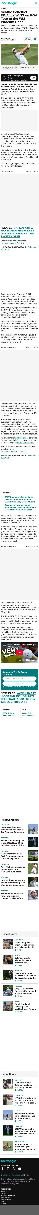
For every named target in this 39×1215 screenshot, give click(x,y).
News (17, 955)
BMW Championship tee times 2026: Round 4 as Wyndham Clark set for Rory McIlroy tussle (20, 499)
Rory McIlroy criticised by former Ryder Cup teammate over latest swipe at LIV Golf (13, 869)
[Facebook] (3, 1169)
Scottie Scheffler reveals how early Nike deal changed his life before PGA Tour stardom (12, 895)
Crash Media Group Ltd (13, 1175)
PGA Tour (4, 838)
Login (2, 1201)
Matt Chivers (5, 38)
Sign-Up (3, 1203)
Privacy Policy (9, 688)
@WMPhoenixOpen (25, 443)
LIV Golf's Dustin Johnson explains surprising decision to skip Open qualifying (25, 1085)
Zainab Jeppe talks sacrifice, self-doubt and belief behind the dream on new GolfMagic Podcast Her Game (25, 944)
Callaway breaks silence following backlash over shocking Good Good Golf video (25, 960)
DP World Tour (21, 1142)
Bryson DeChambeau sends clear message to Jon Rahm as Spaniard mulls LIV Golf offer (12, 829)
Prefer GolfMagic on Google (15, 77)
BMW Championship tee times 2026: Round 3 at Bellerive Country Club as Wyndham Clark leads (13, 842)
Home (3, 8)
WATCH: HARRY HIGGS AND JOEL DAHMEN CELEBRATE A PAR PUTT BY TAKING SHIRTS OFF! (18, 697)
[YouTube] (20, 1169)
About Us (4, 1191)
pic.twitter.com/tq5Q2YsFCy (13, 451)
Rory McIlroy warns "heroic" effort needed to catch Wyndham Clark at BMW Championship (20, 507)
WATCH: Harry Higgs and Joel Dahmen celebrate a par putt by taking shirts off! (8, 714)
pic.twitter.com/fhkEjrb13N (12, 243)
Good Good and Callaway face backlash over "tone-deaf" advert (25, 1006)
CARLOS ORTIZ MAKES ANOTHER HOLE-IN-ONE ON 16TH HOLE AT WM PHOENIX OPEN (18, 232)
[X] (14, 1169)
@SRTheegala (19, 438)
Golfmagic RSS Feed (8, 1195)
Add (33, 78)
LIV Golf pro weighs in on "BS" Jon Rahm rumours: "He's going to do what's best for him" (25, 1100)
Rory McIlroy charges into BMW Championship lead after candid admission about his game (13, 882)
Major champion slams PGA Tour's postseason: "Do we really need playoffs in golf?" (12, 856)
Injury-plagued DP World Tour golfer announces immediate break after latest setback (25, 1146)
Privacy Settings (6, 1199)
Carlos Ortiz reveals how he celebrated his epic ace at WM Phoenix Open (28, 714)
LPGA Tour (19, 940)
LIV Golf (4, 824)
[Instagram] (9, 1169)
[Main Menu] (36, 3)
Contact (3, 1193)
